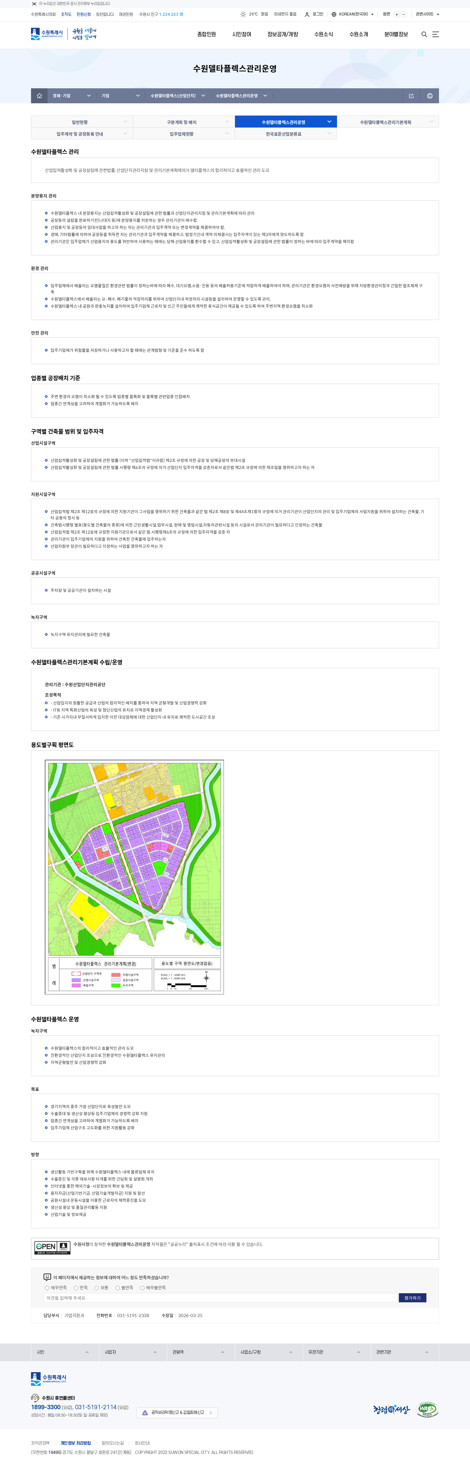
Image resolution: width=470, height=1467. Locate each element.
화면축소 (403, 14)
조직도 (66, 14)
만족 (84, 1287)
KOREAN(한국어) (353, 14)
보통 (105, 1287)
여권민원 (126, 14)
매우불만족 (156, 1287)
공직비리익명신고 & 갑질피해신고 (177, 1412)
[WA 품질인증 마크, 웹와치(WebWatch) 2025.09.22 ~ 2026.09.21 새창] (427, 1409)
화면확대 (397, 14)
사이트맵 (435, 34)
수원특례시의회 (43, 14)
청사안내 (142, 1443)
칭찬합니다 (105, 14)
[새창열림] (52, 1249)
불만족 (127, 1287)
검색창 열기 (424, 34)
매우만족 (59, 1287)
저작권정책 (40, 1443)
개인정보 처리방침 (75, 1443)
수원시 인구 (161, 14)
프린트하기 (429, 95)
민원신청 (84, 14)
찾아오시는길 (113, 1443)
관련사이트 (425, 14)
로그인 (318, 14)
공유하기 (411, 95)
